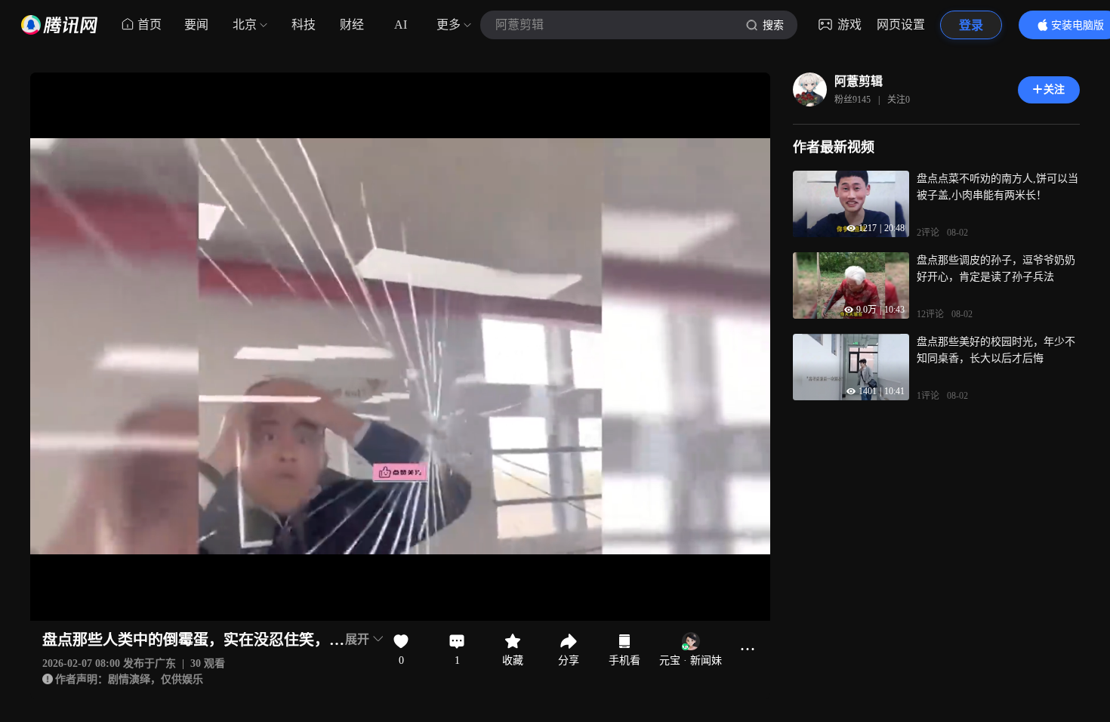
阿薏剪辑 (858, 81)
